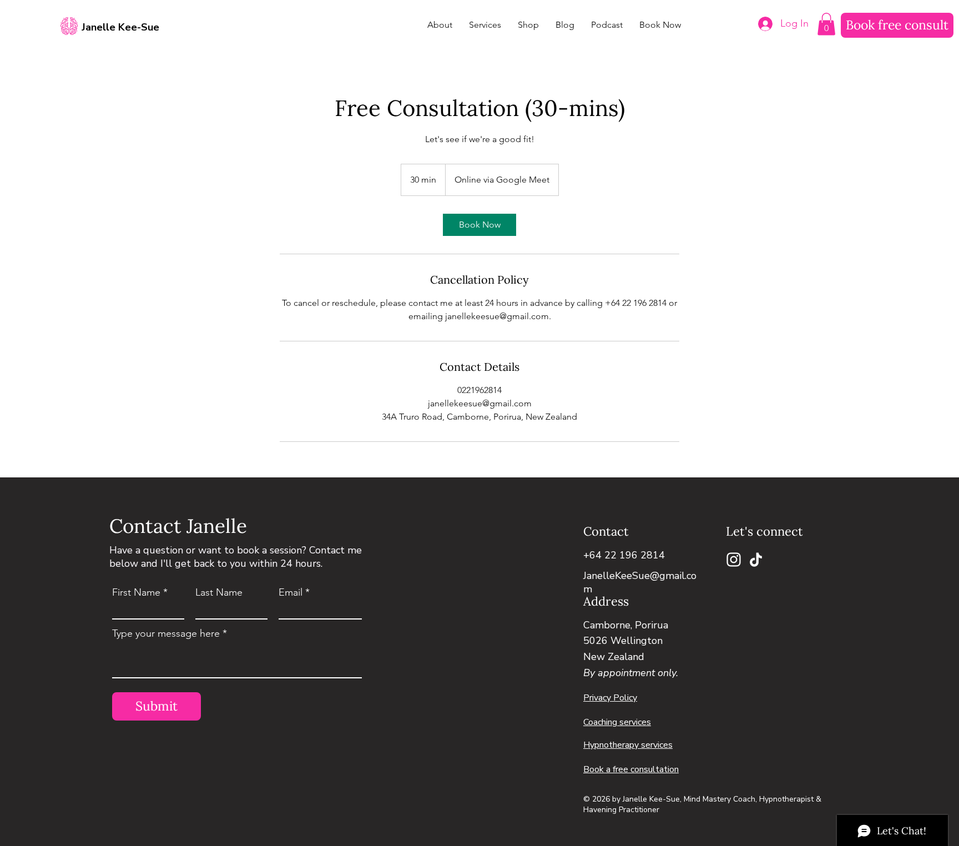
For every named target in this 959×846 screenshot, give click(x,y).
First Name (136, 592)
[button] (826, 24)
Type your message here (166, 633)
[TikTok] (755, 559)
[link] (479, 225)
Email (290, 592)
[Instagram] (733, 559)
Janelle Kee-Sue (120, 27)
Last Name (219, 592)
